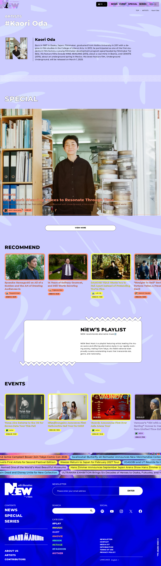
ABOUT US (11, 551)
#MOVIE (57, 536)
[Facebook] (140, 512)
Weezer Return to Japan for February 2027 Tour (80, 462)
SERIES (143, 4)
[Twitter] (130, 512)
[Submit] (91, 511)
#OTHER (57, 553)
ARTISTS (10, 555)
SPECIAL (132, 4)
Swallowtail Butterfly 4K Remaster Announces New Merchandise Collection (108, 457)
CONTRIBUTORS (15, 559)
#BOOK (57, 541)
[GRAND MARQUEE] (26, 537)
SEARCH (56, 506)
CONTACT (104, 542)
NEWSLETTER (59, 484)
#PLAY (56, 524)
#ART (56, 532)
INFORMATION (106, 547)
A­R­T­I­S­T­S (145, 10)
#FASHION (59, 549)
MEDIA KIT (105, 545)
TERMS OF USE (106, 550)
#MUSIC (57, 528)
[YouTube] (111, 512)
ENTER (131, 491)
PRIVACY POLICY (108, 552)
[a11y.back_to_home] (9, 5)
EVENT (122, 4)
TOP (137, 10)
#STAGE (57, 545)
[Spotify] (102, 512)
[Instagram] (121, 512)
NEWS (114, 4)
